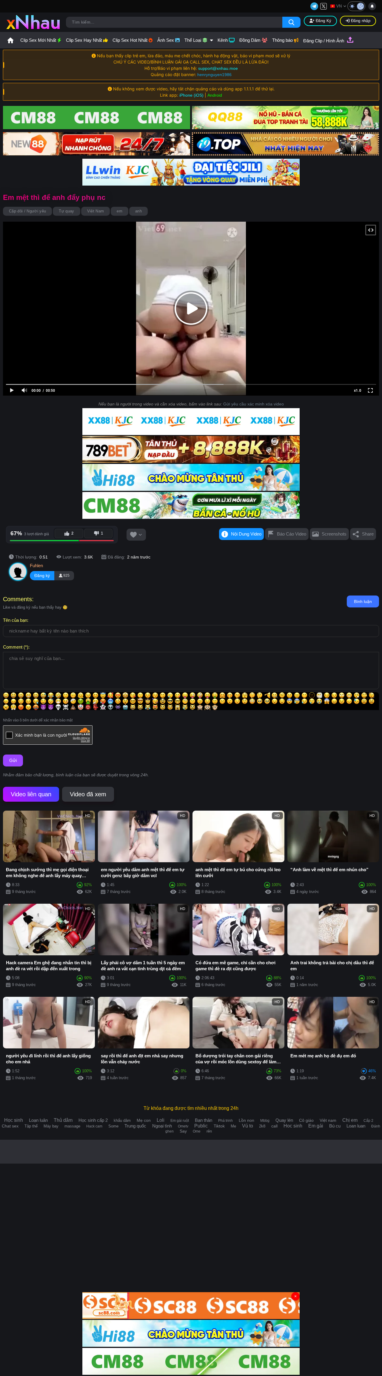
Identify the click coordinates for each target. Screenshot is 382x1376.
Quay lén (284, 1120)
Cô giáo (306, 1120)
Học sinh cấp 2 (93, 1120)
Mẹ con (144, 1120)
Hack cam (94, 1126)
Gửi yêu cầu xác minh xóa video (253, 404)
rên (209, 1131)
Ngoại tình (162, 1125)
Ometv (183, 1126)
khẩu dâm (122, 1120)
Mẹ (233, 1126)
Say (183, 1131)
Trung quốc (135, 1125)
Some (113, 1126)
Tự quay (66, 211)
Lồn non (246, 1120)
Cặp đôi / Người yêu (27, 211)
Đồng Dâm (250, 40)
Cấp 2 (368, 1121)
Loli (160, 1120)
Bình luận (363, 601)
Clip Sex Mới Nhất (38, 40)
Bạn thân (203, 1120)
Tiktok (219, 1126)
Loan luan (355, 1125)
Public (201, 1125)
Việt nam (328, 1120)
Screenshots (334, 533)
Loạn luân (38, 1120)
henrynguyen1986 (214, 74)
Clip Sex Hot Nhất (131, 40)
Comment (12, 647)
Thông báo (283, 40)
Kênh (223, 40)
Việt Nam (95, 211)
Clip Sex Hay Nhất (84, 40)
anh (138, 211)
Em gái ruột (179, 1121)
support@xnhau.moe (218, 68)
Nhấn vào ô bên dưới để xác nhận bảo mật (38, 720)
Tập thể (31, 1126)
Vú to (247, 1125)
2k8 (262, 1126)
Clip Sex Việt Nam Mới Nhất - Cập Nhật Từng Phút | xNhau (10, 40)
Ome (197, 1131)
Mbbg (264, 1121)
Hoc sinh (293, 1125)
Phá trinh (225, 1121)
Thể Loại (193, 40)
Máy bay (51, 1126)
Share (368, 533)
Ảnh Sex (166, 40)
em (119, 211)
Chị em (350, 1120)
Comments (17, 599)
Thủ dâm (63, 1120)
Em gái (315, 1125)
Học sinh (13, 1120)
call (274, 1126)
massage (72, 1126)
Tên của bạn (15, 620)
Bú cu (335, 1125)
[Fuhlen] (18, 572)
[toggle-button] (356, 6)
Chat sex (10, 1126)
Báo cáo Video (291, 533)
